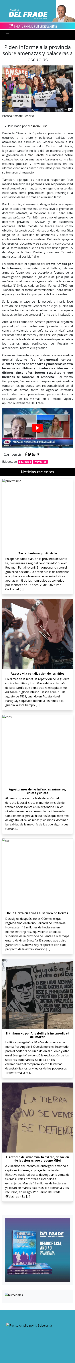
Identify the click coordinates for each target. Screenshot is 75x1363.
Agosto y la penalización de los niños (37, 674)
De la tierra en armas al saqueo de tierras (37, 913)
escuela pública (56, 335)
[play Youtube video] (37, 428)
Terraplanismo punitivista (37, 553)
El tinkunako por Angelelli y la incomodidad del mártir (37, 1035)
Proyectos (40, 461)
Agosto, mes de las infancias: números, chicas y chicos (37, 791)
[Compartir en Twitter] (29, 455)
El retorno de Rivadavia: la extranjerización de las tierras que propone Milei (37, 1158)
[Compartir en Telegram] (38, 455)
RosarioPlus (37, 126)
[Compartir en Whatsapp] (33, 455)
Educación (25, 461)
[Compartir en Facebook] (26, 455)
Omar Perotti (34, 155)
